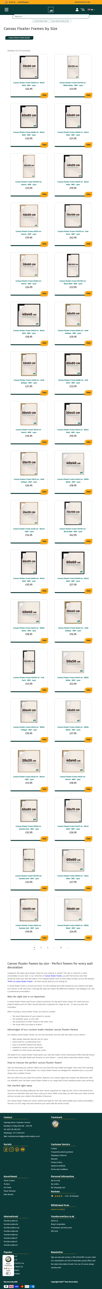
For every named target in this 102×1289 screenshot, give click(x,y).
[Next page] (68, 948)
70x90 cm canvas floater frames (20, 981)
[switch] (8, 1273)
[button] (6, 9)
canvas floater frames (53, 976)
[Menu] (12, 1256)
